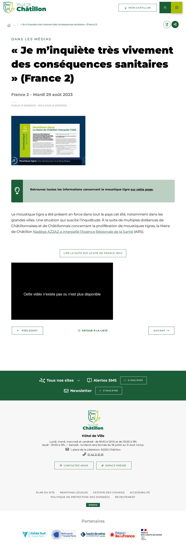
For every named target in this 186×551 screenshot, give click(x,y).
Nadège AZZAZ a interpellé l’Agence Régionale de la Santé (83, 232)
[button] (48, 140)
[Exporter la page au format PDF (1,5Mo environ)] (167, 24)
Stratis (93, 505)
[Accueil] (9, 25)
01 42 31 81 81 (96, 454)
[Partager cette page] (175, 24)
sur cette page (142, 189)
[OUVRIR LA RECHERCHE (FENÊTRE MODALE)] (165, 7)
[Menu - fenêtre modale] (176, 7)
